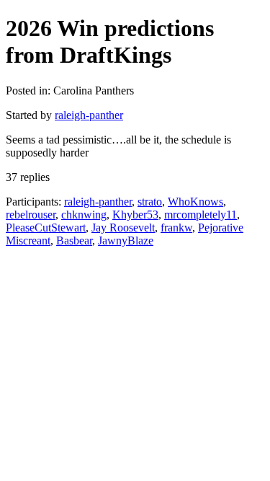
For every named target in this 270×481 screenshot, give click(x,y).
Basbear (74, 240)
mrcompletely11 (200, 214)
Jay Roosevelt (123, 227)
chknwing (84, 214)
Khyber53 (135, 214)
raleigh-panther (89, 115)
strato (150, 201)
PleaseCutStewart (46, 227)
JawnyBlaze (125, 240)
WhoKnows (195, 201)
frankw (176, 227)
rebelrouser (30, 214)
